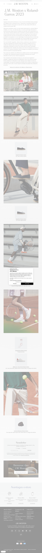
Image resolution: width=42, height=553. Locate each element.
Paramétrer (15, 283)
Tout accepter (27, 283)
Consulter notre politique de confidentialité (15, 280)
